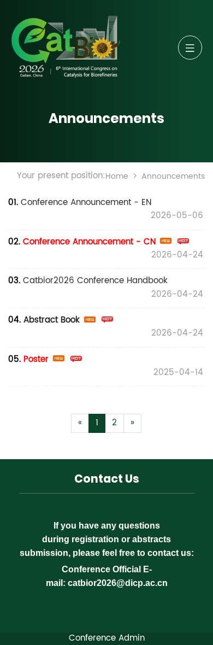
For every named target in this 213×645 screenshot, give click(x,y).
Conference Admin (107, 638)
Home (116, 176)
